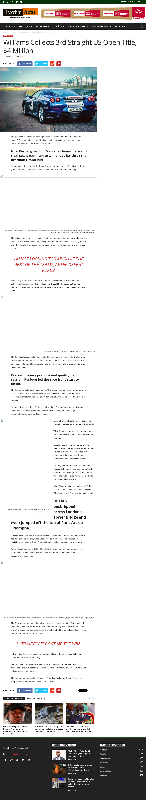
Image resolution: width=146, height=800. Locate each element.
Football (103, 776)
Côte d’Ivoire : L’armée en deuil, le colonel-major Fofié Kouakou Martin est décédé (79, 729)
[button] (141, 26)
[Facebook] (3, 2)
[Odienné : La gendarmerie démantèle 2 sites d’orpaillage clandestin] (59, 769)
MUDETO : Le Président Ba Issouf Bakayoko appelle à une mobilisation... (80, 753)
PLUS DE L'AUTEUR (34, 699)
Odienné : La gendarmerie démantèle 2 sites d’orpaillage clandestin (80, 767)
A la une (10, 26)
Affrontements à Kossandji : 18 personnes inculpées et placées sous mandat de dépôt (49, 729)
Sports (119, 26)
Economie (41, 26)
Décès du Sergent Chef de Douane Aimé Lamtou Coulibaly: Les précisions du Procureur (15, 730)
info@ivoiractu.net (20, 754)
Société (57, 26)
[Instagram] (12, 2)
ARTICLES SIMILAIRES (14, 699)
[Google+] (8, 2)
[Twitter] (17, 2)
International (100, 26)
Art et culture (76, 26)
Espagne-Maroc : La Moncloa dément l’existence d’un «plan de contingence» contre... (81, 783)
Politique (24, 26)
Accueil (5, 33)
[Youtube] (21, 2)
